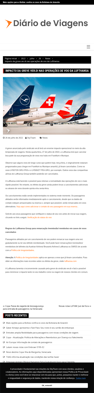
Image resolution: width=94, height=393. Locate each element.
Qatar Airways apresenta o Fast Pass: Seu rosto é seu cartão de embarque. (40, 327)
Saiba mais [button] (81, 378)
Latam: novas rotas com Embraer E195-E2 (25, 347)
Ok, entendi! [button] (47, 385)
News (45, 137)
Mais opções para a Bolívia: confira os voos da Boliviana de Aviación (31, 2)
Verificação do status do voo (39, 217)
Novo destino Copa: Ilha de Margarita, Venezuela (28, 352)
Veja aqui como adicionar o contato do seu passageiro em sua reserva (46, 207)
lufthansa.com (70, 261)
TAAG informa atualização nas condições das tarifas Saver (32, 357)
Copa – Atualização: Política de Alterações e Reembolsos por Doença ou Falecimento (44, 337)
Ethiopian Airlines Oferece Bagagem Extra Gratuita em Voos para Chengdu (40, 362)
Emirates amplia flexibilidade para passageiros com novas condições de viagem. (42, 332)
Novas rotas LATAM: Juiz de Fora (74, 306)
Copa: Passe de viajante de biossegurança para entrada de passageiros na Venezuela (23, 307)
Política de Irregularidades (22, 250)
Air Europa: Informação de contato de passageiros (29, 342)
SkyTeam (31, 137)
